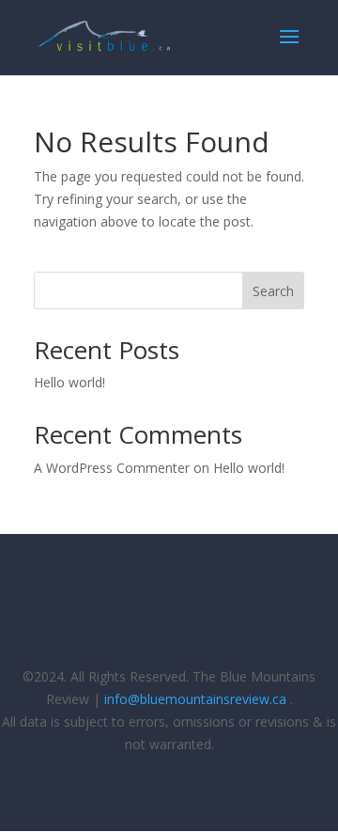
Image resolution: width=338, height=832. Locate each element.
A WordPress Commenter (112, 468)
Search (273, 291)
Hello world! (69, 382)
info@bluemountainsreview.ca (195, 699)
